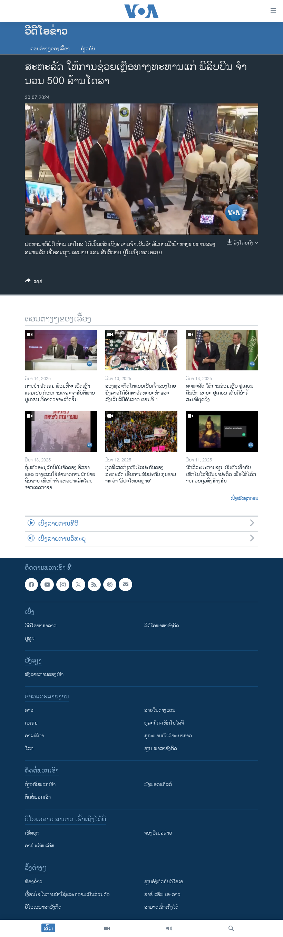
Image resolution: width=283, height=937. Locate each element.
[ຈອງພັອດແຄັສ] (125, 584)
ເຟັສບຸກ (32, 833)
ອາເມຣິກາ (34, 736)
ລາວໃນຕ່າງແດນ (159, 710)
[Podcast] (109, 584)
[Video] (107, 928)
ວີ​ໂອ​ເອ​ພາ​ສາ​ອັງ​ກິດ (43, 907)
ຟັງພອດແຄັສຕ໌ (158, 784)
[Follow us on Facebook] (31, 584)
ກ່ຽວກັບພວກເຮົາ (40, 784)
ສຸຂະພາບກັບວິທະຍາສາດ (168, 736)
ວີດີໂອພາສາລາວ (41, 626)
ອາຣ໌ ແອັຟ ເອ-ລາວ (162, 894)
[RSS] (94, 584)
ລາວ (29, 710)
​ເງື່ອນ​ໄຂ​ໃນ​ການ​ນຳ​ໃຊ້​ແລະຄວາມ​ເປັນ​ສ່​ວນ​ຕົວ (67, 894)
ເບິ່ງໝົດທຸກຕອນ (244, 498)
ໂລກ (29, 748)
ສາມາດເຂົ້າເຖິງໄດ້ (161, 907)
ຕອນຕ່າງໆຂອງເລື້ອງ (50, 49)
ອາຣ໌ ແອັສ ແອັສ (39, 846)
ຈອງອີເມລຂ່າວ (158, 833)
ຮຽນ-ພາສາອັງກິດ (160, 748)
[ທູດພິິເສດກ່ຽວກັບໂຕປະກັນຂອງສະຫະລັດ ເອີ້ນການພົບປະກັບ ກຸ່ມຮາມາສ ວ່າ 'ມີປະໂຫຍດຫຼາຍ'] (141, 431)
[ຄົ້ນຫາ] (231, 928)
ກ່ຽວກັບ (88, 49)
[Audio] (169, 928)
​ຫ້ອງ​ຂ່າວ (33, 882)
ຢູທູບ (30, 638)
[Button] (33, 282)
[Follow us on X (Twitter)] (78, 584)
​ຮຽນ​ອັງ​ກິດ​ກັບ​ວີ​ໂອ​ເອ (163, 882)
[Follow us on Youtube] (46, 584)
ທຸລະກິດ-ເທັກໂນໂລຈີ (164, 723)
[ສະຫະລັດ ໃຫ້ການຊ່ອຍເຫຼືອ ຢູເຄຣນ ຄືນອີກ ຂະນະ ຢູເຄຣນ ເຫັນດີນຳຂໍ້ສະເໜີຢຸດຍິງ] (222, 350)
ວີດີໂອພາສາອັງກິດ (161, 626)
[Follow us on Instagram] (62, 584)
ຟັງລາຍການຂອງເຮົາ (44, 674)
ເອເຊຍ (31, 723)
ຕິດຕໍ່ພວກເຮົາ (38, 797)
